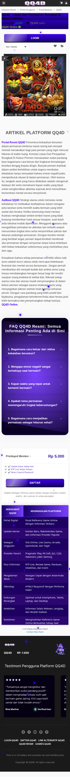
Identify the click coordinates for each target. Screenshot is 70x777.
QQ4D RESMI (26, 743)
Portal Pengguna (27, 10)
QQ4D (59, 10)
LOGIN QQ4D (11, 740)
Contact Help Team (35, 631)
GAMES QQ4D (43, 743)
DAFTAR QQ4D (28, 740)
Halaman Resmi (9, 10)
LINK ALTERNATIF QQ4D (51, 740)
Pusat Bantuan (45, 10)
